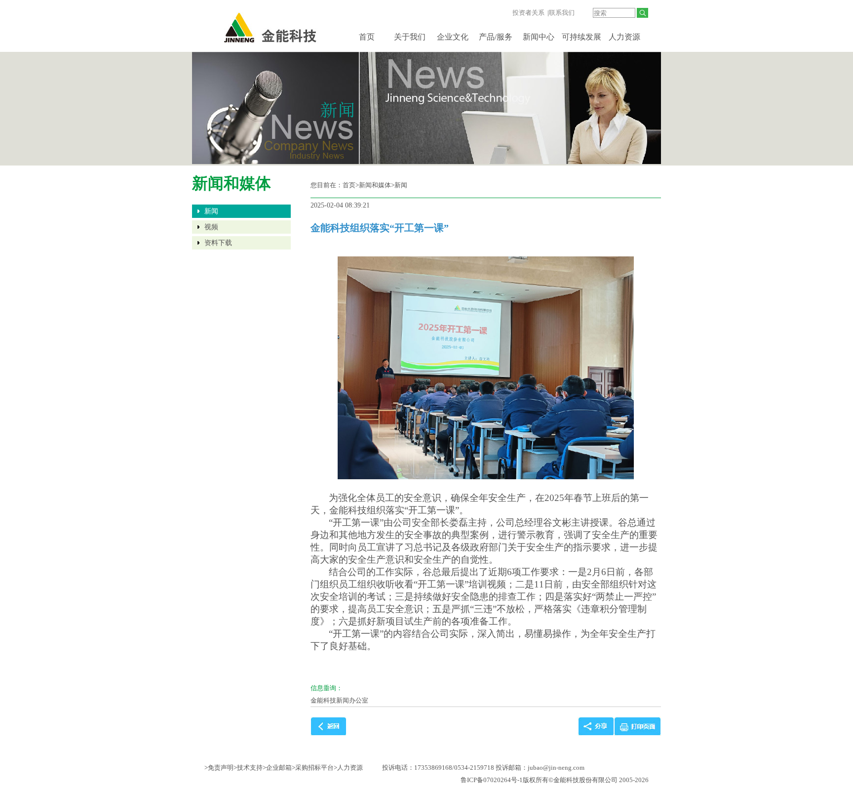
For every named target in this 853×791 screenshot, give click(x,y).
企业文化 (452, 37)
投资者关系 (528, 12)
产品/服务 (495, 37)
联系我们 (562, 12)
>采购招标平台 (313, 767)
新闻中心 (538, 37)
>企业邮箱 (277, 767)
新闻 (211, 211)
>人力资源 (348, 767)
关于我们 (410, 37)
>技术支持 (248, 767)
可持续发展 (581, 37)
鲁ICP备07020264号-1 (492, 780)
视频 (211, 227)
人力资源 (624, 37)
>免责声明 (218, 767)
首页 (367, 37)
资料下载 (218, 243)
